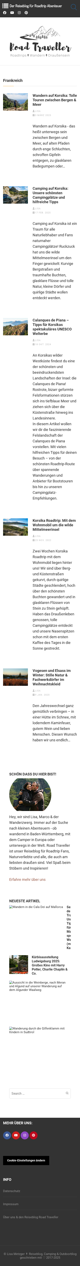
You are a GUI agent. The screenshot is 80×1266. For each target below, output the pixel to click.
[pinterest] (26, 13)
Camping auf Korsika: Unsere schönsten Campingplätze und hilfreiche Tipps (50, 195)
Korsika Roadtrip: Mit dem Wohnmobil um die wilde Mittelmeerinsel (54, 525)
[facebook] (4, 13)
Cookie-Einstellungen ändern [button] (26, 1160)
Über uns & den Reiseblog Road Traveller (30, 1217)
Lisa (38, 111)
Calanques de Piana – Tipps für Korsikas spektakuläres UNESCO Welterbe (52, 327)
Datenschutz (11, 1191)
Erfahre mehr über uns (27, 879)
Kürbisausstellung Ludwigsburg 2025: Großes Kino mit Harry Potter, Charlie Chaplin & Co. (50, 965)
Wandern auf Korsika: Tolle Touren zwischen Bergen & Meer (55, 100)
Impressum (10, 1204)
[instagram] (19, 13)
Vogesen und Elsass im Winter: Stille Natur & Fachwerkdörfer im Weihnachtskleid (52, 677)
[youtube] (12, 13)
